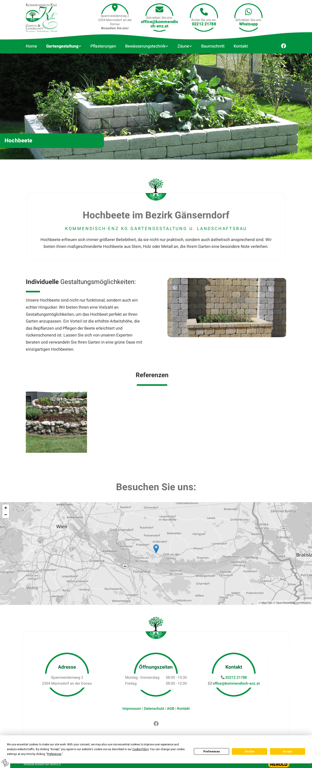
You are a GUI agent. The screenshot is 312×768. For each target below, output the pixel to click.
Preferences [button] (54, 754)
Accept (287, 751)
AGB (170, 708)
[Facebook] (156, 723)
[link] (65, 46)
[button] (156, 548)
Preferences (211, 751)
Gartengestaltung (62, 46)
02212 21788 (204, 24)
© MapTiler (265, 602)
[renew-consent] (5, 763)
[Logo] (46, 17)
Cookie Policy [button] (140, 749)
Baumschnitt (213, 46)
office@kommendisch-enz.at (159, 24)
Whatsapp (248, 24)
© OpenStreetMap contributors (292, 602)
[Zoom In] (5, 507)
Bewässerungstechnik (145, 46)
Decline (249, 751)
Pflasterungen (103, 46)
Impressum (131, 708)
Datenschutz (154, 708)
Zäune (183, 46)
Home (31, 46)
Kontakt (241, 46)
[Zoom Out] (5, 514)
